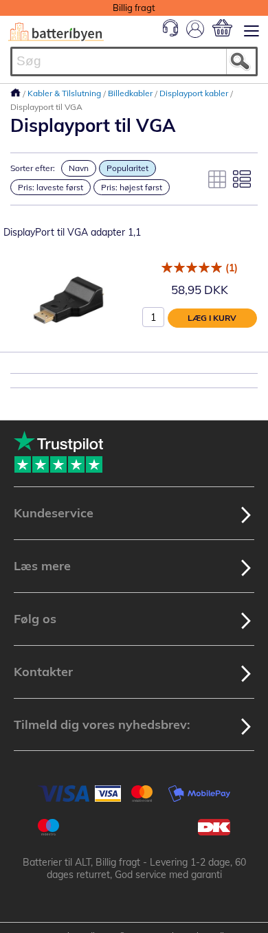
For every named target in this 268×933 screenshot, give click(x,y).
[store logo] (56, 32)
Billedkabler (131, 93)
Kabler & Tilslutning (65, 93)
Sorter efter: (32, 168)
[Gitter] (217, 179)
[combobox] (134, 61)
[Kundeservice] (170, 33)
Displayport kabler (194, 93)
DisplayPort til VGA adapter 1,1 (72, 232)
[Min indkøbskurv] (222, 27)
